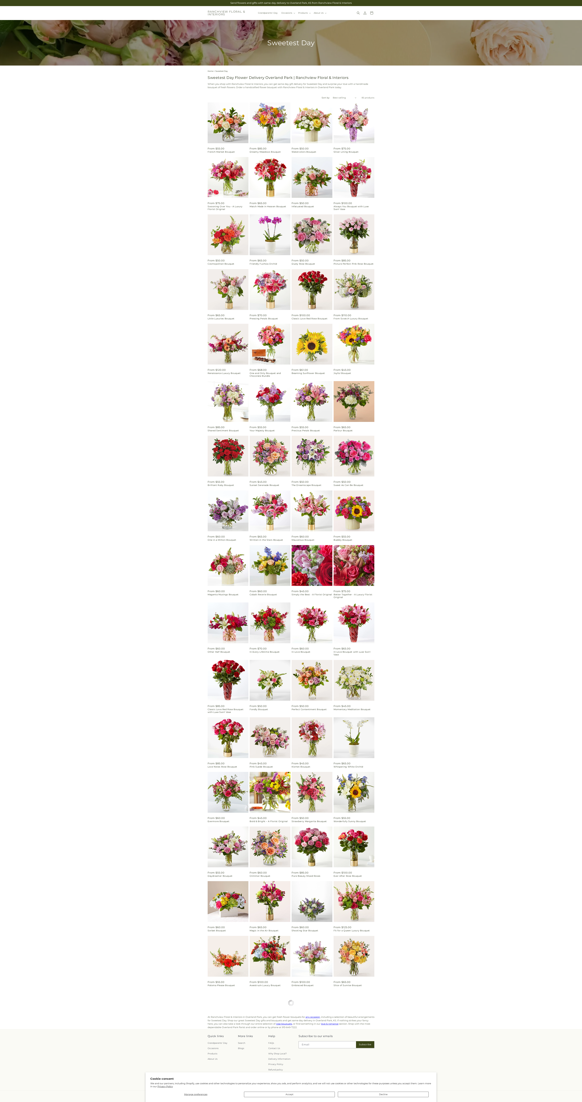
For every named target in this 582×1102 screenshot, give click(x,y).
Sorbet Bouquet (217, 930)
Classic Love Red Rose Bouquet (309, 318)
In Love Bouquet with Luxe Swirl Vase (352, 653)
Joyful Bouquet (342, 373)
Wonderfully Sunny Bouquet (350, 821)
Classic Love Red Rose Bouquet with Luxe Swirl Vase (225, 710)
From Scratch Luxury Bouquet (351, 318)
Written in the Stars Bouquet (266, 540)
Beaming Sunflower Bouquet (308, 373)
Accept (289, 1094)
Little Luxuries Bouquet (221, 318)
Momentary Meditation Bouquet (352, 709)
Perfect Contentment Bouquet (309, 709)
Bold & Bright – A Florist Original (269, 821)
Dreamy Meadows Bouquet (265, 151)
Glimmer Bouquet (260, 876)
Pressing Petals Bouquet (264, 318)
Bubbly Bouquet (343, 540)
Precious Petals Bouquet (306, 430)
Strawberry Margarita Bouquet (309, 821)
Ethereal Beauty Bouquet (222, 1040)
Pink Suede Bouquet (261, 766)
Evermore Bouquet (218, 821)
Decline (383, 1094)
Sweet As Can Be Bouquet (348, 485)
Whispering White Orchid (348, 766)
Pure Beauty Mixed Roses (306, 876)
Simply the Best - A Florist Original (312, 594)
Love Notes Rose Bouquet (222, 766)
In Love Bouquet (301, 652)
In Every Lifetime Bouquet (265, 652)
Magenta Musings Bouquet (223, 594)
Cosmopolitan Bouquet (221, 263)
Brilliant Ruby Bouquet (221, 485)
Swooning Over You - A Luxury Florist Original (225, 208)
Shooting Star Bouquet (305, 930)
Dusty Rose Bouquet (303, 263)
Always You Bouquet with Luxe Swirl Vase (351, 208)
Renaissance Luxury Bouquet (224, 373)
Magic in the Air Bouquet (264, 930)
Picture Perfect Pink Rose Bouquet (354, 263)
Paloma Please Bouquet (221, 985)
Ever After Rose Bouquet (348, 876)
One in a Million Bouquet (222, 540)
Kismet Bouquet (301, 766)
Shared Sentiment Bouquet (223, 430)
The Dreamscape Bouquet (306, 485)
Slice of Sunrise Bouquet (348, 985)
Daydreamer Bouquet (220, 876)
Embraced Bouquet (303, 985)
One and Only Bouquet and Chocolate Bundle (265, 374)
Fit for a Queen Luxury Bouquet (352, 930)
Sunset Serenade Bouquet (264, 485)
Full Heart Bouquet (303, 1040)
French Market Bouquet (221, 151)
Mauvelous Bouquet (303, 540)
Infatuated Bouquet (303, 206)
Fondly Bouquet (259, 709)
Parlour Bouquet (343, 430)
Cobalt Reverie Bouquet (263, 594)
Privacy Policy (165, 1086)
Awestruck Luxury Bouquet (265, 985)
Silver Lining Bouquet (346, 151)
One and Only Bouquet (347, 1040)
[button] (287, 13)
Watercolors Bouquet (304, 151)
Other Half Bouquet (219, 652)
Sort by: (326, 97)
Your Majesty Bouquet (262, 430)
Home (210, 71)
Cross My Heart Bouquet (264, 1040)
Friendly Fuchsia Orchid (263, 263)
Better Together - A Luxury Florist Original (353, 596)
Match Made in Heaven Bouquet (268, 206)
